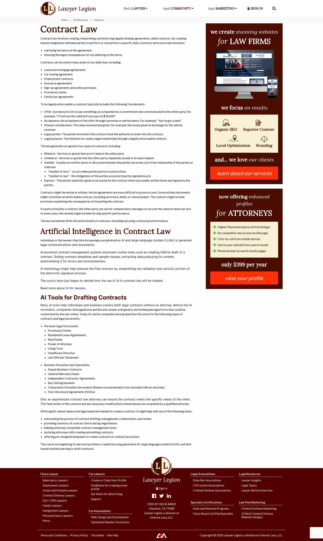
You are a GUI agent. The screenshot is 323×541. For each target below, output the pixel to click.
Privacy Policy (79, 535)
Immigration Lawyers (56, 510)
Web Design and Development (110, 517)
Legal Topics (249, 485)
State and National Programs (211, 508)
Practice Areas (80, 20)
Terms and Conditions (53, 535)
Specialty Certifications (206, 502)
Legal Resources (249, 474)
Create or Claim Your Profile (108, 480)
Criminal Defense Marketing (258, 508)
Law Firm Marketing (252, 502)
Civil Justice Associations (208, 485)
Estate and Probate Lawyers (60, 490)
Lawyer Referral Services (257, 490)
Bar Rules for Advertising (107, 494)
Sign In (163, 488)
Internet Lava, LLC (270, 535)
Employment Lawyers (56, 485)
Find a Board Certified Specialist (213, 513)
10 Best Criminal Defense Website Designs (257, 515)
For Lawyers (97, 474)
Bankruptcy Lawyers (55, 480)
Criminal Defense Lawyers (59, 495)
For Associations (100, 511)
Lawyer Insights (251, 480)
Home (64, 20)
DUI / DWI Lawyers (55, 500)
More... (47, 520)
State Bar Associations (207, 480)
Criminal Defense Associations (212, 490)
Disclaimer (97, 535)
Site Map (112, 535)
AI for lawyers (75, 288)
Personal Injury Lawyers (58, 515)
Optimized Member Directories (110, 522)
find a (134, 8)
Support (96, 499)
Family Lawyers (52, 505)
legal (177, 8)
